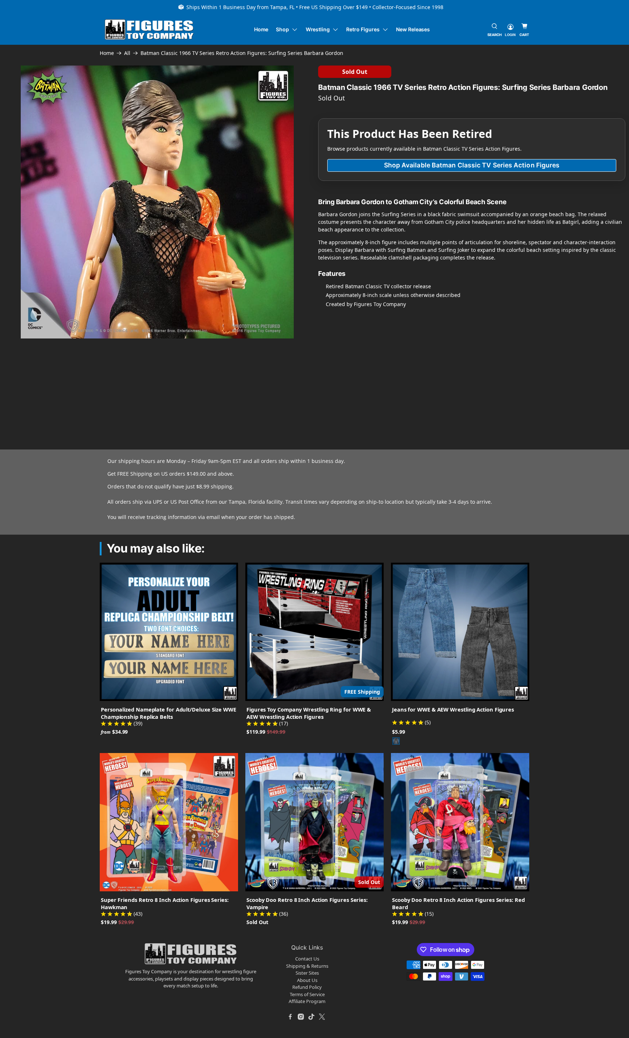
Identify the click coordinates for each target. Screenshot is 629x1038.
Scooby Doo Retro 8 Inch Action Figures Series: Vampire (307, 903)
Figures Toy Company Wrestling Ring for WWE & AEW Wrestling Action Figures (308, 713)
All (127, 53)
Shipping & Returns (307, 966)
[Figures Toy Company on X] (322, 1017)
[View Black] (396, 741)
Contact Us (307, 958)
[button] (65, 374)
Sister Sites (307, 973)
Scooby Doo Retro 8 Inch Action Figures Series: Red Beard (458, 903)
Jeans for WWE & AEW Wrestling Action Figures (453, 709)
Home (261, 29)
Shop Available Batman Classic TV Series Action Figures (472, 165)
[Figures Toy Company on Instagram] (301, 1017)
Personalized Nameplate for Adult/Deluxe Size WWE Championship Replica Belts (168, 713)
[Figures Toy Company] (149, 29)
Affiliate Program (307, 1001)
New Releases (413, 29)
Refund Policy (307, 987)
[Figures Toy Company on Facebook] (290, 1017)
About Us (307, 980)
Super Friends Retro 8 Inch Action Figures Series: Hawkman (165, 903)
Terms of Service (307, 994)
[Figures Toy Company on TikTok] (311, 1017)
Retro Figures (362, 29)
